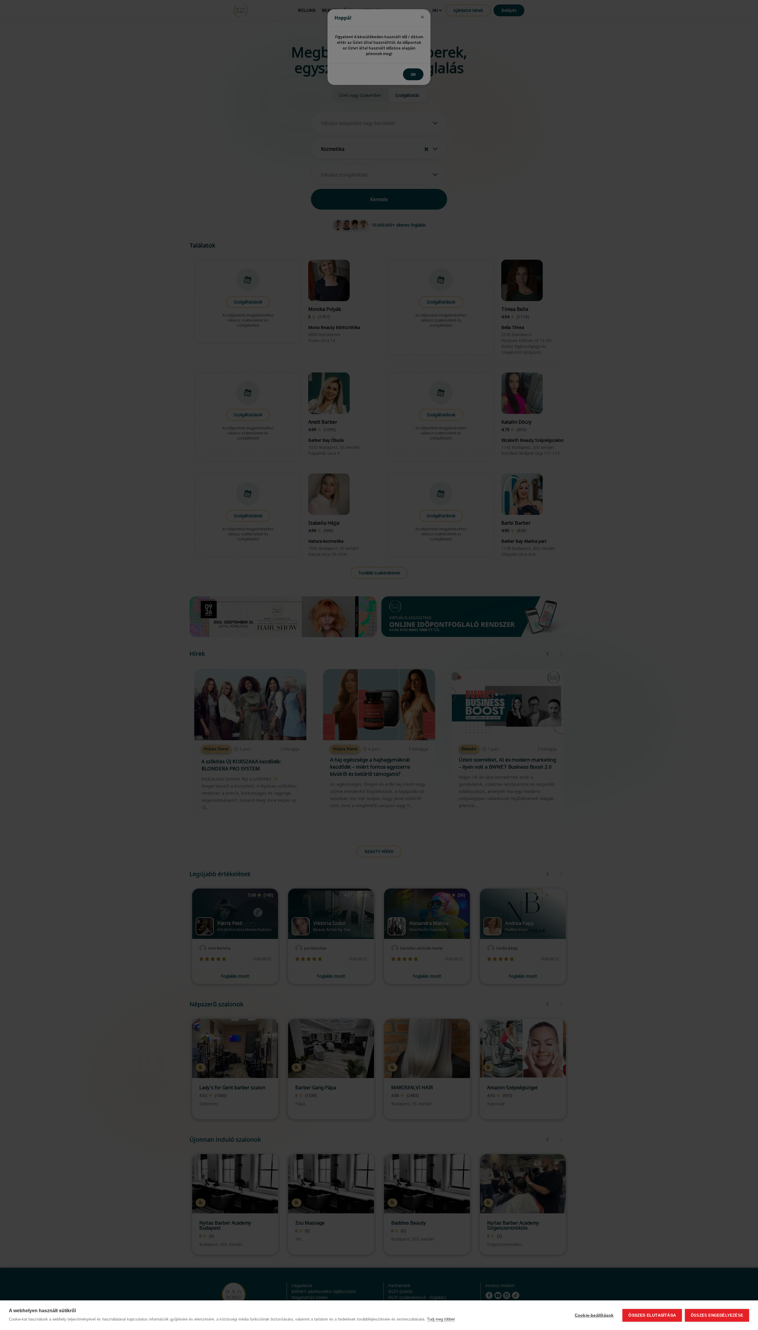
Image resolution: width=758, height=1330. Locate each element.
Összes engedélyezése (717, 1315)
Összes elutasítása (652, 1315)
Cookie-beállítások (594, 1315)
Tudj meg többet (441, 1319)
